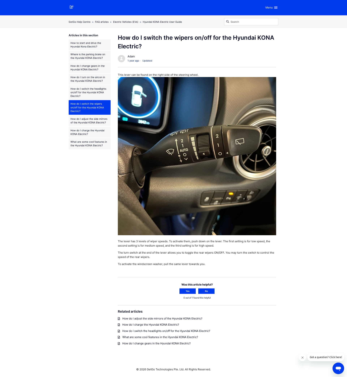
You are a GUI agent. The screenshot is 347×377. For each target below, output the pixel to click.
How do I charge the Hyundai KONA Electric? (87, 132)
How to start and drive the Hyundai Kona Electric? (85, 44)
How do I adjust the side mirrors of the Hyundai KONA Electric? (88, 120)
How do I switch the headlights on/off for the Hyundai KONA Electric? (88, 92)
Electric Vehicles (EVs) (125, 21)
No (206, 291)
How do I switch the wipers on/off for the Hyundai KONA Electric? (87, 107)
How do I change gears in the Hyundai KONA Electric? (87, 67)
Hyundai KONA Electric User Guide (162, 21)
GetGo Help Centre (80, 21)
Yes (188, 291)
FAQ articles (102, 21)
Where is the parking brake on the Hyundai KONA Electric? (87, 56)
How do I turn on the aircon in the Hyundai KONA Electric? (87, 79)
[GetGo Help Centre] (71, 7)
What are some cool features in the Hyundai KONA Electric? (88, 143)
